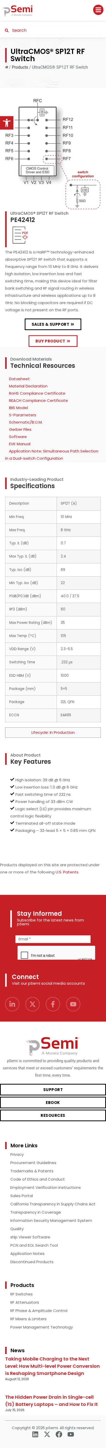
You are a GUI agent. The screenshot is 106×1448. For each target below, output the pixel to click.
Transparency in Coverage (35, 1212)
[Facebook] (59, 1434)
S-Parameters (22, 415)
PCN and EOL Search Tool (34, 1245)
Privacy (17, 1154)
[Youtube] (73, 1004)
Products (20, 67)
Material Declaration (28, 386)
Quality (17, 1228)
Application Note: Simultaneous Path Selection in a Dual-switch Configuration (51, 454)
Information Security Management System (51, 1220)
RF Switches (21, 1294)
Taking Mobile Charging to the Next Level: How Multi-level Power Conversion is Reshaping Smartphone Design (52, 1366)
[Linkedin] (35, 1434)
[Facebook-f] (53, 1004)
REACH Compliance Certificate (38, 400)
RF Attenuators (24, 1302)
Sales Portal (21, 1195)
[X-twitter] (32, 1004)
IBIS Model (18, 407)
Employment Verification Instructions (45, 1187)
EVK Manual (19, 444)
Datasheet (19, 378)
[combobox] (53, 30)
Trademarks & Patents (32, 1171)
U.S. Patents (67, 872)
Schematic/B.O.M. (25, 422)
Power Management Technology (41, 1327)
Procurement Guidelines (33, 1162)
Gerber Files (20, 429)
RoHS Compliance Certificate (37, 393)
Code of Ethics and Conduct (37, 1179)
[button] (6, 123)
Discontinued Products (32, 1261)
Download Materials (31, 359)
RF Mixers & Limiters (28, 1319)
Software (18, 436)
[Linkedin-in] (12, 1004)
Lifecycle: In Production (53, 732)
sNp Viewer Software (30, 1237)
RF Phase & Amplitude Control (38, 1310)
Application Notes (27, 1253)
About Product (25, 755)
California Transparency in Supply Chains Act (52, 1204)
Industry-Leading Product (37, 479)
